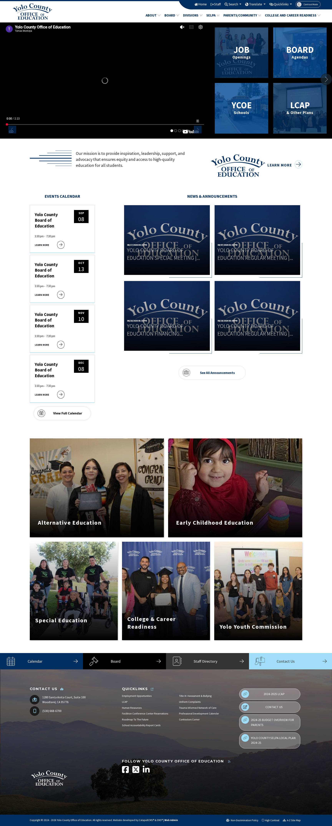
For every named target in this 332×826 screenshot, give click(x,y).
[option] (105, 80)
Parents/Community (240, 15)
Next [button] (198, 129)
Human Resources (132, 707)
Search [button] (233, 4)
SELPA (211, 15)
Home (202, 4)
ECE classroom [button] (183, 131)
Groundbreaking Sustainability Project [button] (176, 131)
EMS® (160, 820)
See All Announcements (217, 372)
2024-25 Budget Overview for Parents (272, 722)
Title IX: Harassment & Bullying (195, 696)
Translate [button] (256, 4)
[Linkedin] (146, 771)
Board (169, 15)
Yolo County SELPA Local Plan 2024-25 (273, 740)
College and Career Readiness (290, 15)
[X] (136, 771)
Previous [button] (12, 129)
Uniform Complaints (190, 702)
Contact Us (274, 707)
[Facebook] (125, 771)
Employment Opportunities (137, 696)
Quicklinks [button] (281, 4)
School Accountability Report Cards (141, 725)
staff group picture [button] (179, 131)
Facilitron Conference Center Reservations (145, 713)
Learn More (280, 165)
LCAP (125, 702)
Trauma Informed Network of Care (198, 707)
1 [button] (172, 131)
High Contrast (272, 820)
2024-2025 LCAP (274, 694)
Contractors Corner (189, 719)
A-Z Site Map (293, 820)
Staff (217, 4)
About (151, 15)
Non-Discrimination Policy (244, 820)
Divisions (190, 15)
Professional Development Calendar (199, 713)
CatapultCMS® (146, 820)
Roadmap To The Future (135, 719)
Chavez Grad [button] (187, 131)
